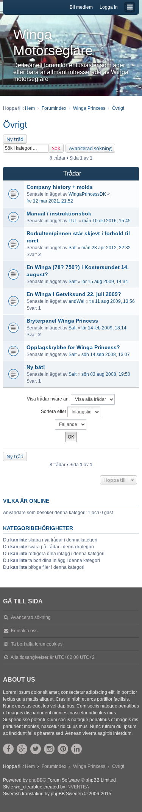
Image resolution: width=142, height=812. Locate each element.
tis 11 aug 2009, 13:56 (112, 301)
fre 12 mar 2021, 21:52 (50, 201)
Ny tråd (14, 139)
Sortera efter (54, 412)
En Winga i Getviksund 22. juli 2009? (74, 294)
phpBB (36, 780)
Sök (56, 148)
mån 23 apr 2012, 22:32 (106, 247)
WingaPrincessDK (87, 194)
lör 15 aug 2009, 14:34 (104, 281)
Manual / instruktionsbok (59, 214)
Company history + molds (60, 187)
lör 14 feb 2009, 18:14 (103, 328)
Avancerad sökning (90, 148)
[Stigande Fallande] (71, 424)
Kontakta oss (24, 630)
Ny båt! (36, 367)
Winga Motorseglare (53, 42)
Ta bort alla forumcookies (36, 644)
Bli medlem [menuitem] (81, 7)
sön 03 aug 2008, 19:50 (105, 374)
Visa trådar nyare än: (49, 399)
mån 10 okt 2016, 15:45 (106, 220)
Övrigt (15, 124)
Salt (72, 247)
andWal (76, 301)
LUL (73, 220)
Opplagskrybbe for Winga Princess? (73, 347)
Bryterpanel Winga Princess (62, 321)
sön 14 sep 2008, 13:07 (105, 354)
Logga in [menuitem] (109, 7)
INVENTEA (77, 787)
